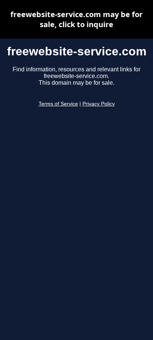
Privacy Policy (98, 104)
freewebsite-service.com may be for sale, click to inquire (76, 19)
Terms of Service (58, 104)
